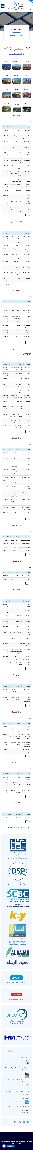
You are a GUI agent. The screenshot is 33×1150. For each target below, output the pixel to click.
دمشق (27, 61)
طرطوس (6, 75)
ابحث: (30, 122)
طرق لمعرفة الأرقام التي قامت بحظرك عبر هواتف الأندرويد (16, 1080)
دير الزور (17, 104)
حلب (6, 61)
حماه (16, 89)
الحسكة (26, 104)
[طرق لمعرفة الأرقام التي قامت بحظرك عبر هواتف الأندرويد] (27, 1075)
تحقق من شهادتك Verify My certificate (19, 827)
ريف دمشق (16, 61)
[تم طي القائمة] (2, 6)
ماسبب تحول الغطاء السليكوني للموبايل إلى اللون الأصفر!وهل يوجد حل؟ (16, 1093)
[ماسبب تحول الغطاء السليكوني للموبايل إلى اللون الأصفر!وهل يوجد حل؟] (27, 1088)
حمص (26, 75)
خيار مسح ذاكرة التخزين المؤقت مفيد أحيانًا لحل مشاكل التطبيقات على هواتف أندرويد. (17, 1107)
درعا (7, 89)
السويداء (26, 89)
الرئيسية (21, 35)
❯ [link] (24, 215)
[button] (23, 127)
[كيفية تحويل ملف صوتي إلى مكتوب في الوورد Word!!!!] (27, 1063)
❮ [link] (29, 215)
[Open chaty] (4, 1145)
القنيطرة (6, 103)
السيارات (27, 1056)
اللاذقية (16, 75)
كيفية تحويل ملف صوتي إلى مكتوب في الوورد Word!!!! (17, 1068)
